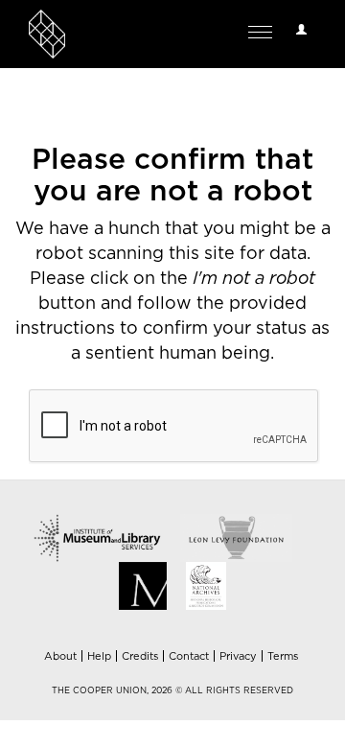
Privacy (238, 656)
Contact (189, 656)
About (60, 656)
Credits (140, 656)
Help (99, 656)
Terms (282, 656)
